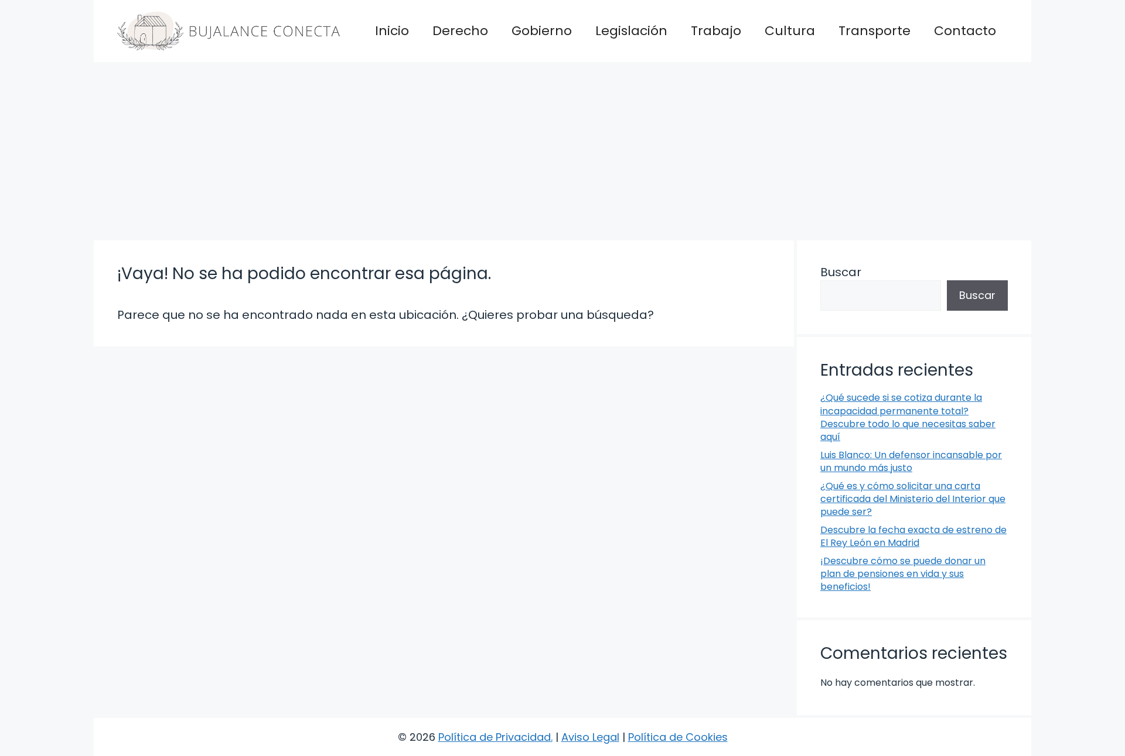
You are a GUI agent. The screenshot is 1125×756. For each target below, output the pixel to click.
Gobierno (542, 31)
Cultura (790, 31)
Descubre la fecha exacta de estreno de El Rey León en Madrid (913, 536)
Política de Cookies (678, 737)
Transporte (874, 31)
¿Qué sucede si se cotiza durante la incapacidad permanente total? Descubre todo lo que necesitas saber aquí (908, 417)
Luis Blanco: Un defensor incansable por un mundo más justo (911, 461)
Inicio (392, 31)
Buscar (840, 272)
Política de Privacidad (494, 737)
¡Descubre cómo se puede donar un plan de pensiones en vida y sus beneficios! (903, 574)
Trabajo (716, 31)
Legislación (631, 31)
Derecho (460, 31)
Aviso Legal (590, 737)
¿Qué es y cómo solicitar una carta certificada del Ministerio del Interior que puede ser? (912, 499)
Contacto (965, 31)
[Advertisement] (562, 150)
